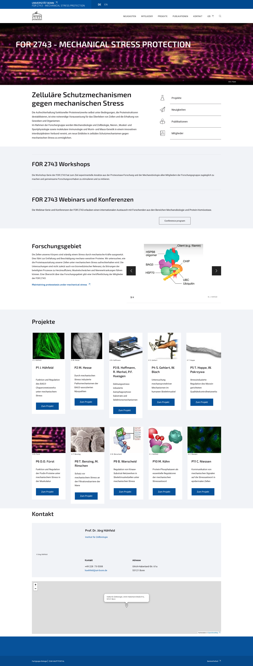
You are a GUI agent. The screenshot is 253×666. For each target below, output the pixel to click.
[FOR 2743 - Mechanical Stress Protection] (37, 16)
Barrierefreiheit (212, 661)
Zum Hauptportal (56, 661)
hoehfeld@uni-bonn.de (96, 570)
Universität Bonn (43, 2)
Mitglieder (147, 16)
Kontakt (197, 16)
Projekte (162, 16)
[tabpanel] (126, 54)
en (106, 4)
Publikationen (180, 16)
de (99, 4)
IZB (208, 16)
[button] (127, 606)
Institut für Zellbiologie (96, 537)
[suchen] (219, 18)
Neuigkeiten (129, 16)
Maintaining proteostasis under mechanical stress (59, 284)
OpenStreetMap (213, 632)
